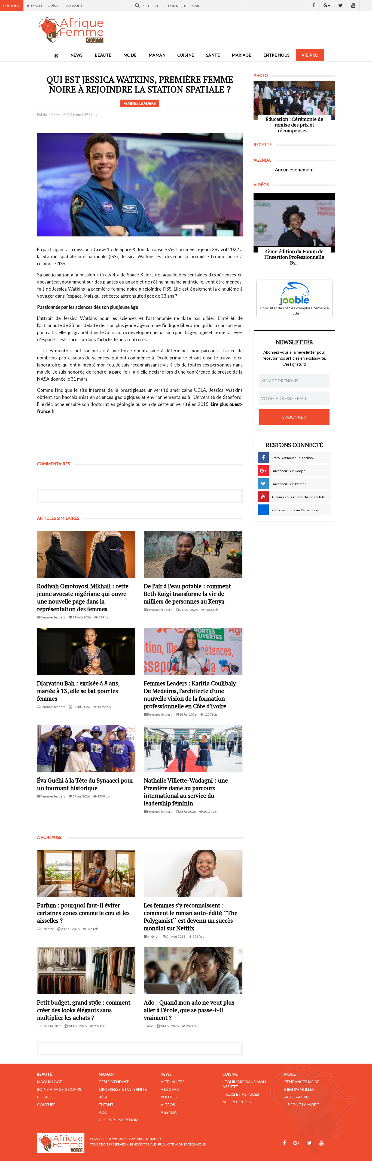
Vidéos (53, 5)
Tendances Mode (301, 1081)
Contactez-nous (191, 1144)
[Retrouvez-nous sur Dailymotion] (366, 5)
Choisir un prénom (118, 1119)
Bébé (103, 1097)
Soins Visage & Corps (59, 1089)
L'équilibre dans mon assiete (244, 1084)
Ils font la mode (301, 1104)
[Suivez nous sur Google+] (326, 5)
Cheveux (46, 1097)
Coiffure (46, 1104)
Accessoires (297, 1097)
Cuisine (185, 55)
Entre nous (276, 55)
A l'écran (170, 1089)
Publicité (166, 1144)
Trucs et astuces (240, 1094)
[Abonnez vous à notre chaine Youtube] (353, 5)
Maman (157, 55)
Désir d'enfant (114, 1081)
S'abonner (294, 417)
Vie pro (310, 55)
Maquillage (49, 1081)
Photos (169, 1097)
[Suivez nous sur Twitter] (340, 5)
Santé (213, 55)
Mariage (241, 55)
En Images (34, 5)
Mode (130, 55)
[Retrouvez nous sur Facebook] (313, 5)
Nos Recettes (236, 1102)
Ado (103, 1112)
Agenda (169, 1112)
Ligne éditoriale (142, 1144)
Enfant (106, 1104)
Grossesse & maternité (123, 1089)
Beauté (103, 55)
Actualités (173, 1081)
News (77, 55)
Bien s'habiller (299, 1089)
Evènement (12, 5)
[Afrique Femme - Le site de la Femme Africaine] (71, 30)
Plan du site (73, 5)
